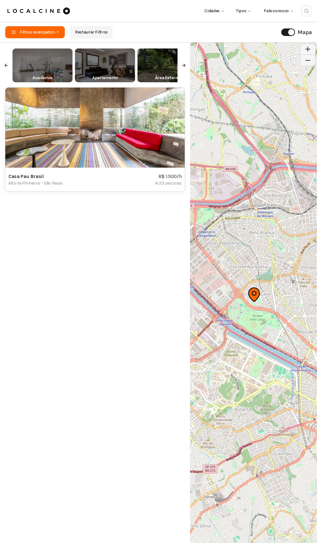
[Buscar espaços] (306, 11)
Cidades (212, 10)
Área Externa (167, 77)
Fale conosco (276, 10)
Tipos (241, 10)
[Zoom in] (308, 49)
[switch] (288, 32)
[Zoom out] (308, 60)
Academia (42, 77)
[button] (254, 295)
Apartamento (105, 77)
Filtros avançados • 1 (39, 32)
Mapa (305, 32)
